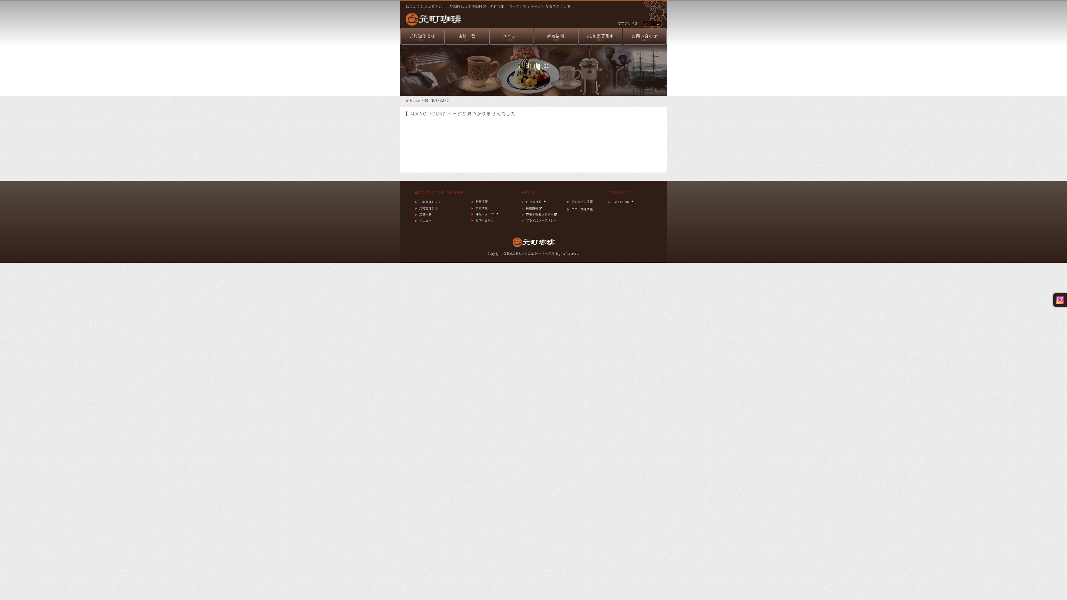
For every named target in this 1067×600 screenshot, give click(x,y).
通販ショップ (485, 214)
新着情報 (555, 37)
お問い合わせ (644, 37)
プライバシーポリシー (541, 220)
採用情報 (532, 208)
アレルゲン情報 (582, 201)
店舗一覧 (467, 37)
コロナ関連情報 (582, 209)
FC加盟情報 (534, 202)
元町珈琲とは (422, 37)
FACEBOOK (621, 202)
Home (415, 100)
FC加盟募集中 (600, 37)
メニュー (511, 37)
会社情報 (482, 208)
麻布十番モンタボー (540, 214)
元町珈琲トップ (430, 202)
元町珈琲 (430, 15)
